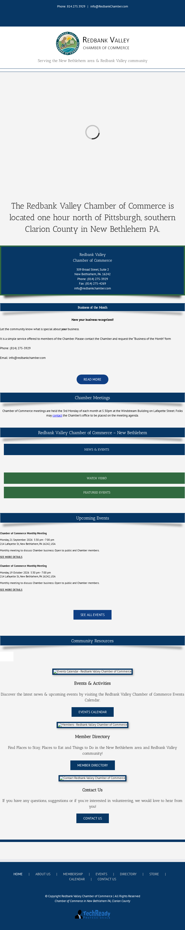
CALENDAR (77, 879)
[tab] (94, 450)
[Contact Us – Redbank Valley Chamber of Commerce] (92, 778)
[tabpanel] (94, 465)
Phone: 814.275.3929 (71, 6)
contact (57, 415)
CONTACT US (107, 879)
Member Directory (92, 736)
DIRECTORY (128, 874)
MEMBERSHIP (73, 874)
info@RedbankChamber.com (109, 6)
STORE (154, 874)
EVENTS (101, 874)
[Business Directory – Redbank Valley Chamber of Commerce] (92, 725)
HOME (18, 874)
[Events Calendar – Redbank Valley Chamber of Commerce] (92, 671)
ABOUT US (42, 874)
